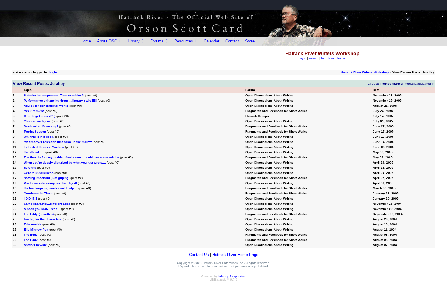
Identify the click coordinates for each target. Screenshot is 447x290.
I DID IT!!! (30, 198)
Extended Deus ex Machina (44, 147)
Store (250, 41)
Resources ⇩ (186, 41)
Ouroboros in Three (38, 193)
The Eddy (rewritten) (39, 214)
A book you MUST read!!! (42, 209)
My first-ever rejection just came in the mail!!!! (58, 141)
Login (53, 72)
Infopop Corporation (232, 276)
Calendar (211, 41)
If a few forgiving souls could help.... (51, 188)
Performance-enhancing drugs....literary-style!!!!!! (60, 100)
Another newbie (35, 245)
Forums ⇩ (159, 41)
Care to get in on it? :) (39, 116)
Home (86, 41)
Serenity (30, 167)
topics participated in (419, 83)
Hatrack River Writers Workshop (365, 72)
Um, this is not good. (39, 136)
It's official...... (34, 152)
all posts (373, 83)
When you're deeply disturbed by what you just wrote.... (65, 162)
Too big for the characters (43, 219)
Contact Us (199, 254)
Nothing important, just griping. (46, 178)
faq (323, 58)
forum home (336, 58)
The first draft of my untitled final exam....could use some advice (71, 157)
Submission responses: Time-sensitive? (54, 95)
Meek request (34, 111)
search (313, 58)
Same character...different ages (47, 203)
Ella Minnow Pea (36, 229)
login (303, 58)
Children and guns (37, 121)
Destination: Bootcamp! (41, 126)
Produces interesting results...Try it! (50, 183)
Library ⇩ (136, 41)
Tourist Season (35, 131)
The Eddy (31, 234)
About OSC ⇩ (109, 41)
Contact (232, 41)
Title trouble (32, 224)
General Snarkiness (39, 172)
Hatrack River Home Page (235, 254)
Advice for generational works (46, 105)
